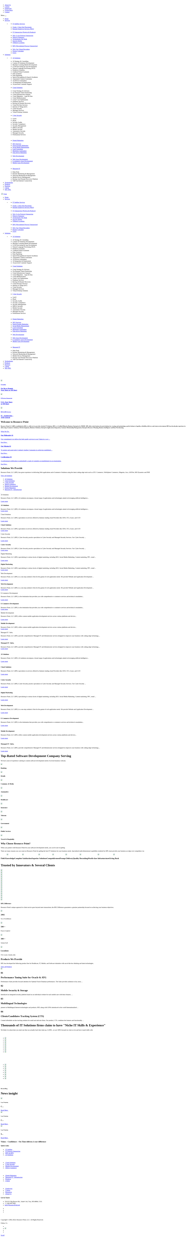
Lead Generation (18, 149)
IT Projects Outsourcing (12, 1151)
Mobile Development (11, 486)
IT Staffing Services (19, 24)
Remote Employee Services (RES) (23, 29)
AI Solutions (16, 58)
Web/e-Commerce (11, 1168)
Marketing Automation (20, 151)
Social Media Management (21, 147)
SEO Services (17, 144)
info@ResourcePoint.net (12, 1205)
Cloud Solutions (18, 87)
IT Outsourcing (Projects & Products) (24, 32)
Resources (8, 1192)
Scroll (2, 1235)
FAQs (14, 53)
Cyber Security (17, 115)
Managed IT (16, 168)
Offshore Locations (18, 42)
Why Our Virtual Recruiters (21, 49)
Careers (7, 7)
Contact (7, 12)
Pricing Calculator (18, 51)
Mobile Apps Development (21, 163)
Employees (8, 8)
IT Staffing (8, 1149)
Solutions (7, 54)
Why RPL (8, 189)
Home (7, 19)
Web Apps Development (20, 159)
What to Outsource (18, 37)
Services (7, 20)
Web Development (18, 156)
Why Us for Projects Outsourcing (23, 35)
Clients (7, 188)
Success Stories (17, 41)
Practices (7, 186)
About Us (8, 5)
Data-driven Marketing (20, 152)
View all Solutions (6, 476)
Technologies (9, 182)
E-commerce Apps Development (23, 161)
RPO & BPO (9, 1153)
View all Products (6, 967)
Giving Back (9, 10)
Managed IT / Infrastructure (13, 489)
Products (7, 184)
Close (5, 194)
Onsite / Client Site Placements (22, 27)
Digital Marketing (18, 140)
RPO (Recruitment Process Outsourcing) (25, 46)
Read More (5, 1110)
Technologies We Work (20, 39)
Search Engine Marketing (20, 145)
